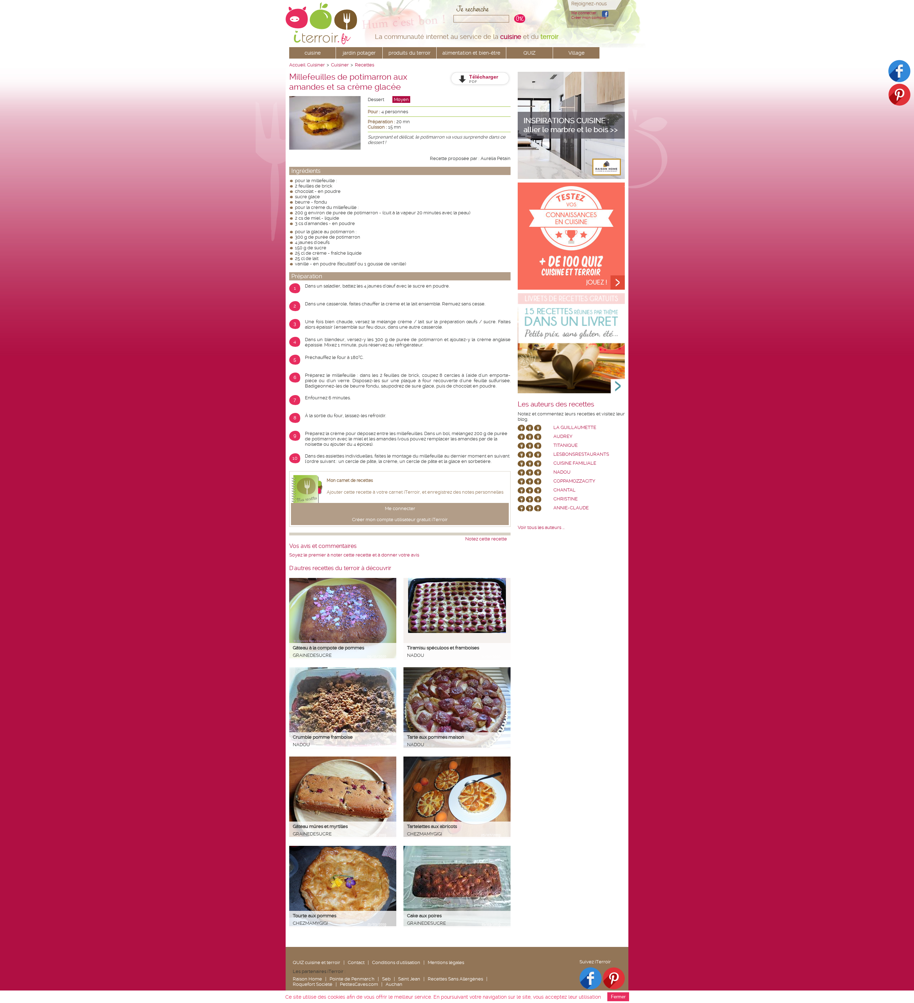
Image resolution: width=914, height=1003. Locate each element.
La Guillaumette (574, 427)
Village (576, 53)
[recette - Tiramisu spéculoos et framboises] (457, 631)
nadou (415, 655)
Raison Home (307, 979)
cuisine (313, 53)
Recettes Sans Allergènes (455, 979)
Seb (386, 979)
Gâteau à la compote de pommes (328, 647)
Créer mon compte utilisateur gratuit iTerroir (400, 519)
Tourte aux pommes (314, 915)
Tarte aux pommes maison (435, 737)
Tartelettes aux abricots (432, 826)
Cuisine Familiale (574, 463)
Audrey (562, 436)
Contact (356, 962)
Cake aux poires (424, 915)
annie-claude (571, 507)
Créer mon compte (588, 17)
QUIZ (529, 53)
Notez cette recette (486, 539)
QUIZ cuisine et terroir (316, 962)
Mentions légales (446, 962)
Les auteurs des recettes (556, 404)
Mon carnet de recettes (350, 480)
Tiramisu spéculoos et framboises (443, 647)
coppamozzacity (574, 481)
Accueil (297, 65)
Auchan (394, 984)
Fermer (618, 996)
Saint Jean (409, 979)
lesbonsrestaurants (581, 454)
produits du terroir (409, 53)
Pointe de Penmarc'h (352, 979)
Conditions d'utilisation (396, 962)
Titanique (565, 445)
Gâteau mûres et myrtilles (320, 826)
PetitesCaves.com (359, 984)
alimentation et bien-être (471, 53)
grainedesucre (312, 655)
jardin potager (359, 53)
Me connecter (583, 13)
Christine (565, 499)
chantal (564, 490)
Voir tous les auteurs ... (541, 527)
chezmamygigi (424, 834)
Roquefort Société (312, 984)
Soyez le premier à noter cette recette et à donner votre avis (354, 555)
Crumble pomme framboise (323, 737)
